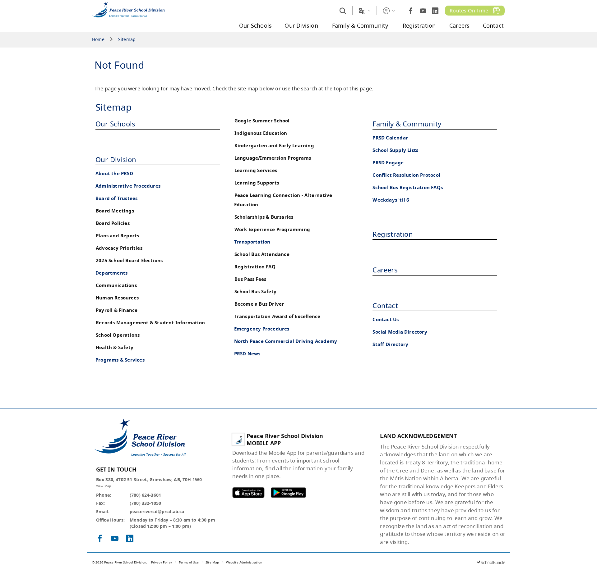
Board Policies (113, 223)
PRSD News (247, 353)
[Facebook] (410, 10)
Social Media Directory (400, 332)
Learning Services (255, 170)
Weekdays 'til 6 (391, 200)
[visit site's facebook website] (100, 539)
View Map (103, 486)
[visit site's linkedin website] (129, 539)
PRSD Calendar (390, 138)
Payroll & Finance (116, 310)
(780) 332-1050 (145, 503)
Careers (385, 269)
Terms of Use (189, 562)
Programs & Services (120, 360)
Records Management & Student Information (150, 322)
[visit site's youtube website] (114, 539)
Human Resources (117, 297)
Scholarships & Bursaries (264, 217)
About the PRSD (114, 173)
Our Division (115, 159)
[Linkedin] (435, 10)
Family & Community (407, 123)
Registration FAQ (254, 266)
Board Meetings (115, 210)
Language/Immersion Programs (272, 158)
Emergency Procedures (261, 329)
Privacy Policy (161, 562)
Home (98, 39)
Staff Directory (390, 344)
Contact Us (386, 319)
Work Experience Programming (272, 229)
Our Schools (115, 123)
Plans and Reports (117, 235)
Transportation (252, 242)
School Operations (118, 335)
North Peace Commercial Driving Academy (285, 341)
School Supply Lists (395, 150)
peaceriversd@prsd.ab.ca (157, 511)
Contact (385, 305)
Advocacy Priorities (119, 248)
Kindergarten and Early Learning (274, 145)
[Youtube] (423, 10)
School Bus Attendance (261, 254)
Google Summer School (262, 120)
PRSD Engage (388, 162)
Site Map (212, 562)
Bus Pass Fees (250, 279)
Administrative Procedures (127, 186)
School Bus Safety (255, 291)
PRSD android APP (288, 492)
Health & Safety (114, 347)
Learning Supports (256, 183)
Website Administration (244, 562)
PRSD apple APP (248, 492)
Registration (393, 234)
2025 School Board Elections (129, 260)
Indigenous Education (260, 133)
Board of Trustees (116, 198)
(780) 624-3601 (145, 495)
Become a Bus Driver (259, 304)
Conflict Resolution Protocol (406, 175)
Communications (116, 285)
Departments (111, 273)
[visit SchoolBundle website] (491, 562)
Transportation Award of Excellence (277, 316)
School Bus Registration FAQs (408, 187)
